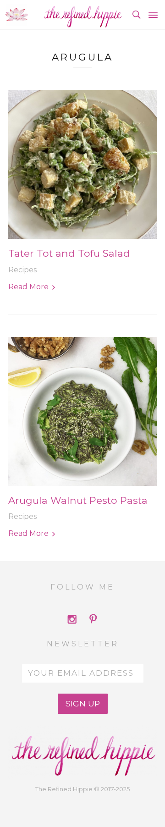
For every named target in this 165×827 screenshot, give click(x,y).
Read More (28, 286)
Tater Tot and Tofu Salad (69, 253)
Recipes (22, 269)
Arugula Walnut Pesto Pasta (78, 500)
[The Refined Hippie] (82, 14)
